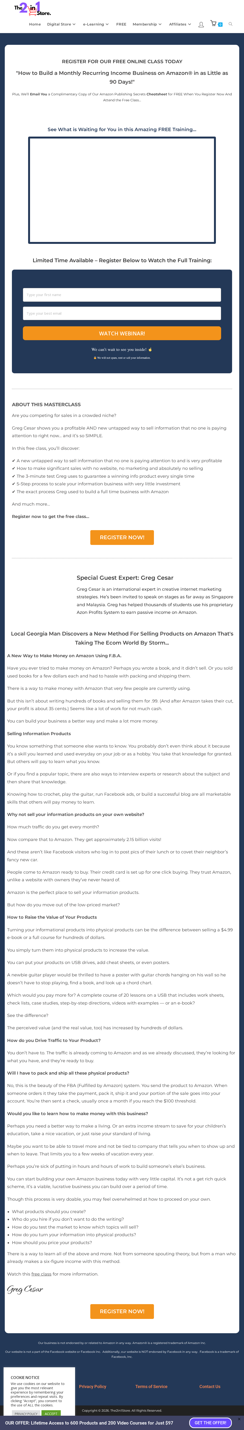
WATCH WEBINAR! (122, 333)
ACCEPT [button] (51, 1413)
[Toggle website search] (230, 24)
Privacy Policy (92, 1386)
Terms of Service (151, 1386)
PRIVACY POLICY (26, 1414)
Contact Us (209, 1386)
